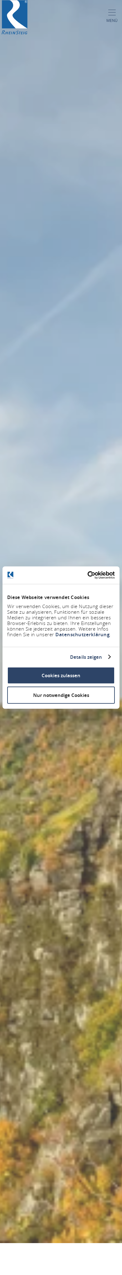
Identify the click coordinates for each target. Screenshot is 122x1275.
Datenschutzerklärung (82, 634)
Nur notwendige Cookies (61, 695)
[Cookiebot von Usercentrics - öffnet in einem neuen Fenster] (88, 575)
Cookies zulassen (61, 675)
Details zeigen (86, 657)
